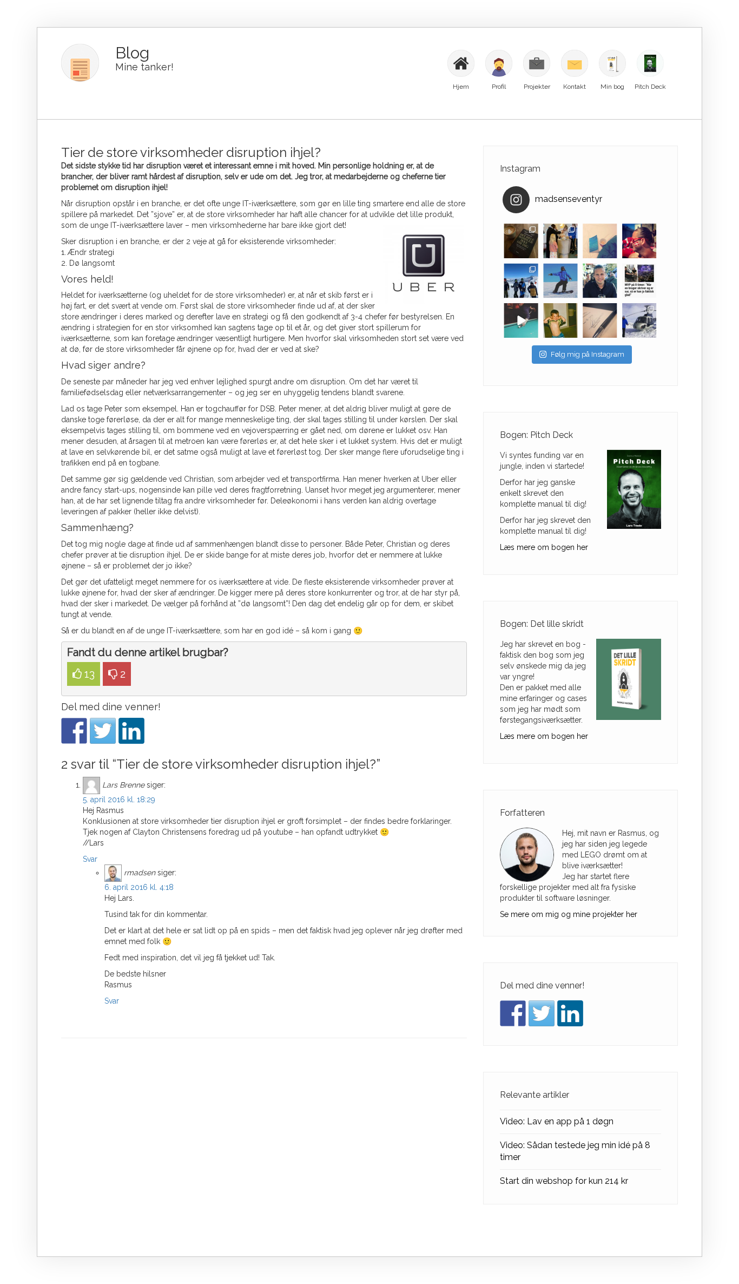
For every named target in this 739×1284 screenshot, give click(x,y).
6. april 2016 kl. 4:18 (139, 887)
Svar (90, 859)
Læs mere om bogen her (544, 547)
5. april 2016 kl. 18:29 (119, 799)
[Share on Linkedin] (131, 731)
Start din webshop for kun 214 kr (564, 1181)
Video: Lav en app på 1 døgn (556, 1121)
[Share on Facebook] (74, 731)
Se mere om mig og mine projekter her (568, 914)
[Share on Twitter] (103, 731)
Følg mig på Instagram (587, 354)
